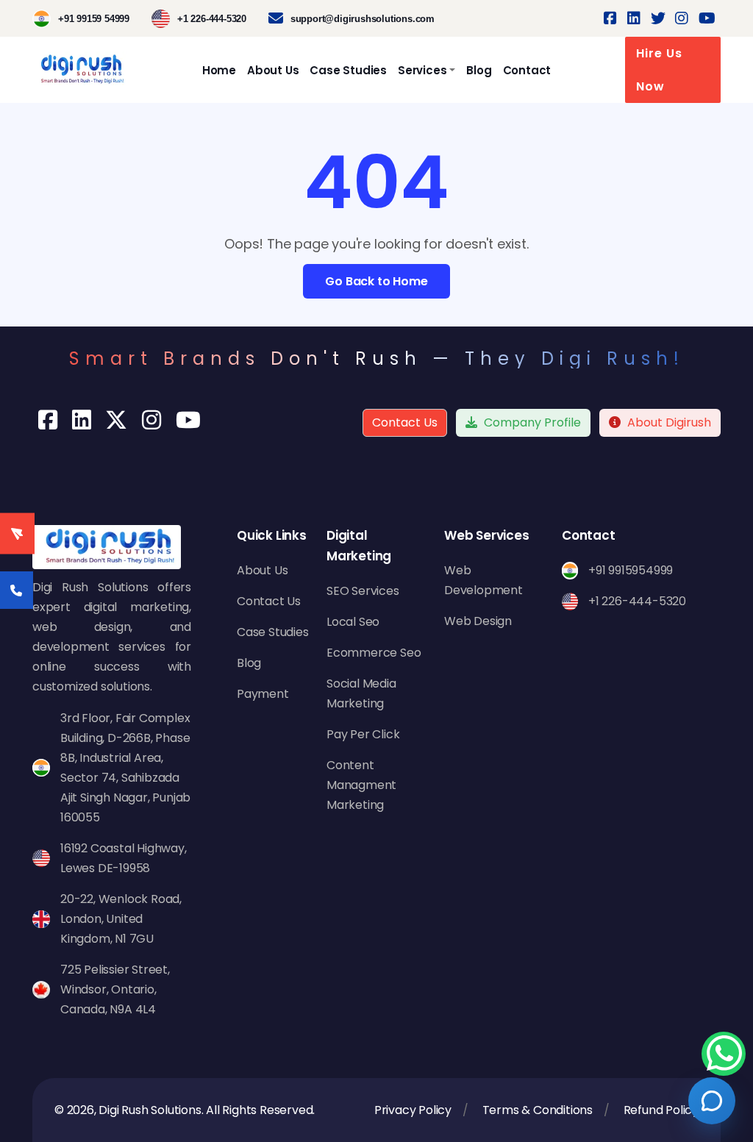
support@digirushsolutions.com (362, 19)
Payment (263, 693)
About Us (273, 70)
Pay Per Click (362, 734)
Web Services (486, 535)
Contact (527, 70)
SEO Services (362, 590)
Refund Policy (661, 1110)
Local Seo (352, 621)
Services (422, 70)
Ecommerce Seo (373, 652)
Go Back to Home (376, 281)
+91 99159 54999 (93, 19)
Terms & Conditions (537, 1110)
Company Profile (531, 422)
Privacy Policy (413, 1110)
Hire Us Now (659, 70)
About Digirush (669, 422)
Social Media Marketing (361, 693)
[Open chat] (711, 1100)
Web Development (483, 580)
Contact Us (405, 422)
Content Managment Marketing (361, 785)
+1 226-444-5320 (211, 19)
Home (219, 70)
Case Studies (348, 70)
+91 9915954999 (630, 570)
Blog (478, 70)
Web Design (478, 621)
